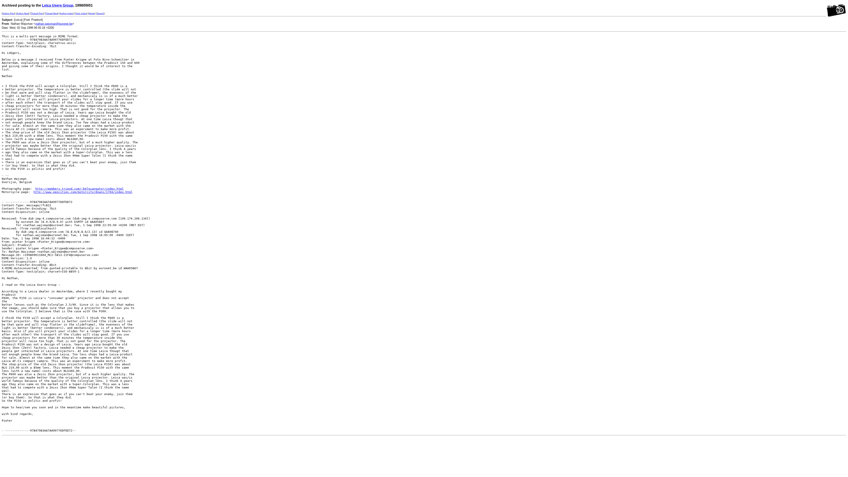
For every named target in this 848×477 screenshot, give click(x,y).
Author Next (23, 13)
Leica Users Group (57, 5)
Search (100, 13)
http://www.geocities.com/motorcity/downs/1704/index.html (83, 192)
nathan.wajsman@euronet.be (53, 23)
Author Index (66, 13)
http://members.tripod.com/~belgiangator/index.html (79, 188)
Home (92, 13)
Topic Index (81, 13)
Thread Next (51, 13)
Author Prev (8, 13)
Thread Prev (37, 13)
